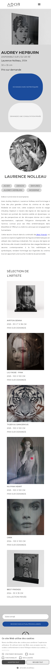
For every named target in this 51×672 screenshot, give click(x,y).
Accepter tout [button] (13, 662)
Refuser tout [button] (38, 662)
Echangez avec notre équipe (25, 87)
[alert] (25, 653)
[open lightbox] (18, 27)
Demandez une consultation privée (25, 116)
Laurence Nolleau (11, 60)
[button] (39, 4)
